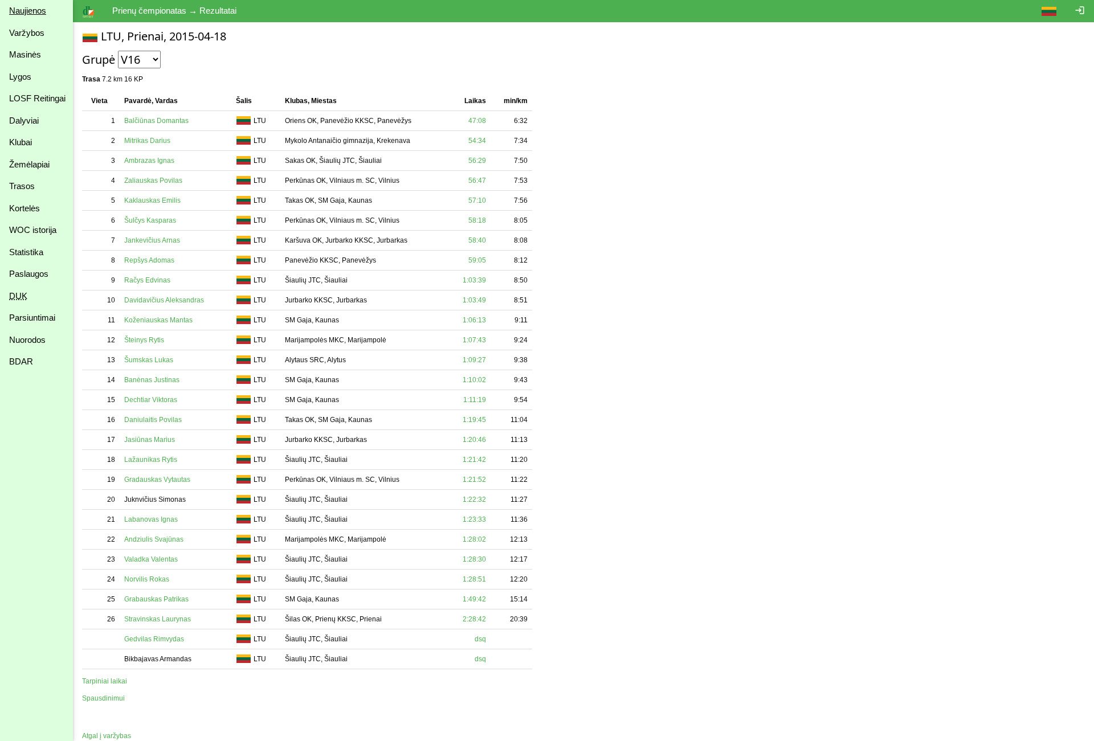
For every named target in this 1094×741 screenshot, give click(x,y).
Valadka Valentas (151, 559)
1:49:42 (474, 599)
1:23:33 (474, 519)
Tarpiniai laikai (104, 681)
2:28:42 (474, 619)
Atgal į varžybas (106, 736)
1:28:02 (474, 539)
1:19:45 (474, 420)
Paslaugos (28, 274)
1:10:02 (474, 380)
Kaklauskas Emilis (152, 200)
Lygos (20, 76)
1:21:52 (474, 480)
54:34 (477, 141)
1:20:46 (474, 440)
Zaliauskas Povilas (153, 181)
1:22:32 (474, 499)
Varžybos (26, 33)
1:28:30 (474, 559)
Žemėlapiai (29, 164)
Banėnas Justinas (151, 380)
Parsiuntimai (32, 317)
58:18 (477, 220)
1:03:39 (474, 280)
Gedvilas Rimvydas (154, 639)
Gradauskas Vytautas (157, 480)
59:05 (477, 260)
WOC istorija (32, 230)
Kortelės (24, 208)
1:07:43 (474, 340)
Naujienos (27, 10)
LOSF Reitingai (37, 98)
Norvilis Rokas (146, 579)
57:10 (477, 200)
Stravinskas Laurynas (157, 619)
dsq (480, 639)
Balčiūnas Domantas (156, 121)
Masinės (25, 54)
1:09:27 (474, 360)
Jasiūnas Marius (149, 440)
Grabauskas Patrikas (156, 599)
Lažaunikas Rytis (150, 460)
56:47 (477, 181)
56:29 (477, 161)
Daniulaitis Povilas (153, 420)
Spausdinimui (103, 698)
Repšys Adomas (149, 260)
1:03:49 (474, 300)
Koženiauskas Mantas (158, 320)
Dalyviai (24, 120)
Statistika (26, 252)
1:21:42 (474, 460)
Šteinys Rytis (144, 340)
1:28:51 (474, 579)
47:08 (477, 121)
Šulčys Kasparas (150, 220)
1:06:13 (474, 320)
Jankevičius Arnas (152, 240)
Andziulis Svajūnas (153, 539)
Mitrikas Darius (147, 141)
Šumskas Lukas (148, 360)
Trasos (22, 186)
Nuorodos (27, 340)
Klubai (20, 142)
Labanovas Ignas (151, 519)
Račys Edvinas (147, 280)
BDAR (21, 361)
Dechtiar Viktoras (150, 400)
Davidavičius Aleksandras (164, 300)
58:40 (477, 240)
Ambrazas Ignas (149, 161)
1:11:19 (474, 400)
